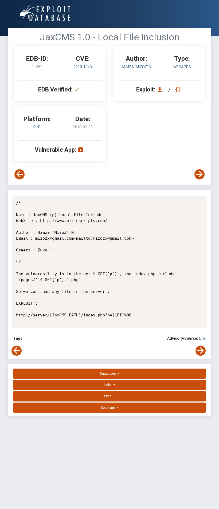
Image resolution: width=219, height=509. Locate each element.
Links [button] (108, 385)
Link (202, 338)
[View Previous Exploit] (19, 174)
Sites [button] (108, 396)
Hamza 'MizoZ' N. (136, 67)
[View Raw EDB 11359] (178, 89)
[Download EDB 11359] (161, 89)
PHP (37, 127)
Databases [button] (108, 374)
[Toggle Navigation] (13, 13)
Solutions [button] (108, 408)
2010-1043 (82, 67)
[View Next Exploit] (199, 174)
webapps (182, 67)
